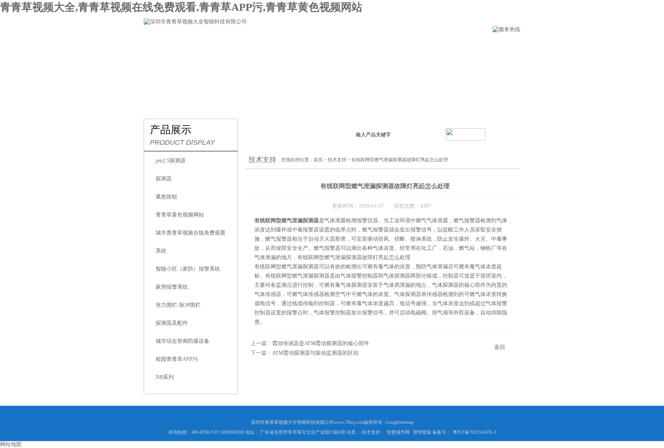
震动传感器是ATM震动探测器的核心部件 (320, 343)
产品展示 (269, 45)
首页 (318, 159)
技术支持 (355, 45)
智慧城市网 (398, 432)
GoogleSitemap (399, 422)
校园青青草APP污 (177, 359)
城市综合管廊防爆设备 (182, 341)
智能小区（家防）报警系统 (188, 269)
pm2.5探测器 (171, 161)
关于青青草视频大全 (213, 45)
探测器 (164, 179)
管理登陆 (422, 432)
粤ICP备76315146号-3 (474, 432)
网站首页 (156, 45)
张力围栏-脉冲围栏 (178, 305)
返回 (499, 347)
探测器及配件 (172, 323)
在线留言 (398, 45)
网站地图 (11, 444)
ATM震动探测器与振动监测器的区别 (315, 353)
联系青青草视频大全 (455, 45)
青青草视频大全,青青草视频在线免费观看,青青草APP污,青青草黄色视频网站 (181, 7)
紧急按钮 (166, 197)
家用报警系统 (172, 287)
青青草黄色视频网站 (180, 215)
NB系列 (165, 377)
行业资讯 (312, 45)
